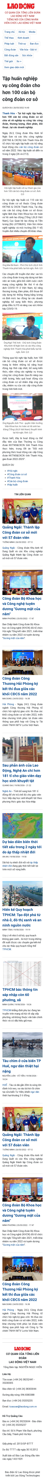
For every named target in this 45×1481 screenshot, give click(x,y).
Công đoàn (10, 49)
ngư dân (35, 1091)
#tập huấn (12, 484)
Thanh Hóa (8, 113)
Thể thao (9, 37)
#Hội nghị (12, 470)
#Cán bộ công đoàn (17, 481)
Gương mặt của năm (13, 638)
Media (32, 31)
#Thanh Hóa (13, 477)
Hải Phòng (8, 704)
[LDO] (22, 512)
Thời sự (22, 43)
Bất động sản (11, 55)
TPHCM (6, 949)
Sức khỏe (27, 55)
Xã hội (21, 31)
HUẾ (4, 1085)
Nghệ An (7, 791)
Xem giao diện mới (14, 67)
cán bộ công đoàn (29, 147)
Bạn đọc (34, 43)
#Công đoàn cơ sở (17, 474)
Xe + (19, 61)
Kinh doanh (23, 37)
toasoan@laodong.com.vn (23, 1406)
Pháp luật (9, 43)
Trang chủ (9, 31)
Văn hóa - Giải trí (28, 49)
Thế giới (8, 61)
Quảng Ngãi (8, 547)
